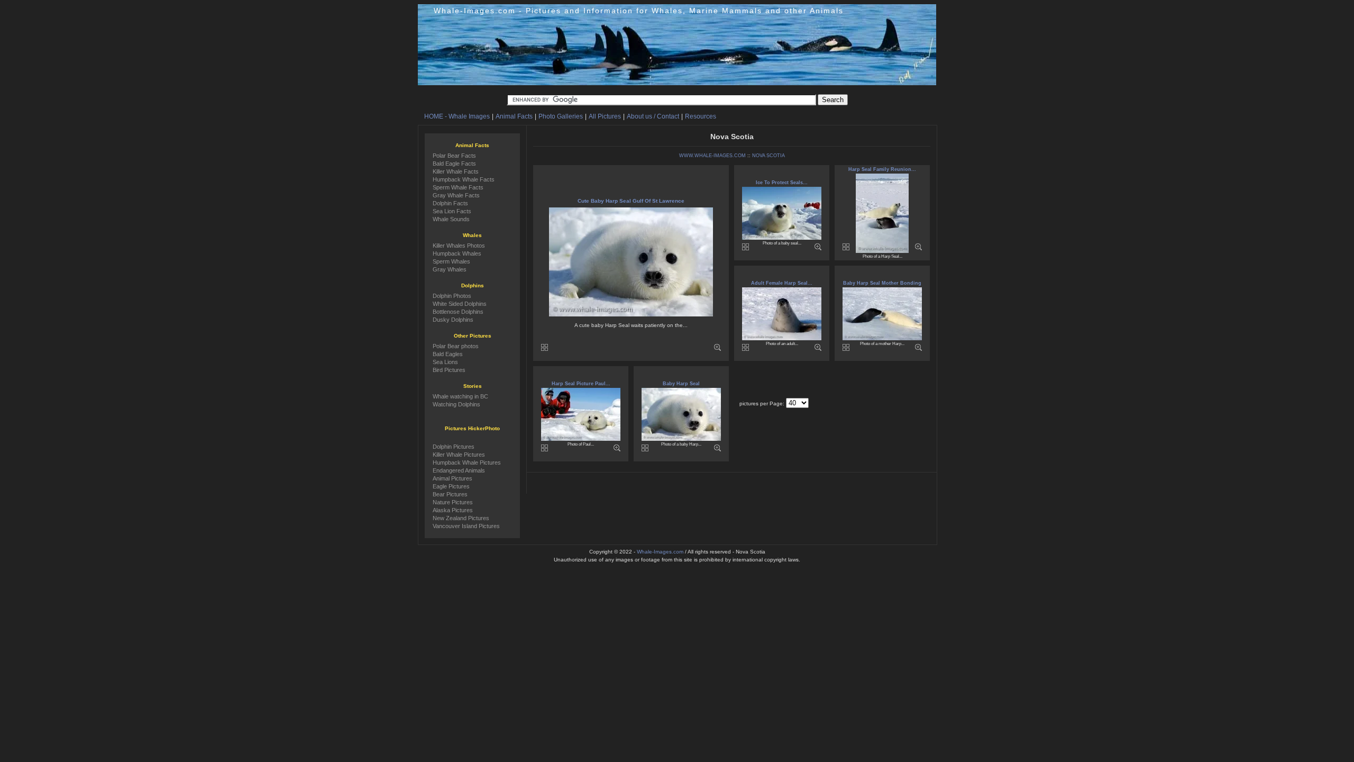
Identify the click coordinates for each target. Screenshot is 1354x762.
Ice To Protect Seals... (782, 182)
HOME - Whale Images (457, 116)
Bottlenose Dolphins (458, 312)
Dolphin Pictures (453, 446)
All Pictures (605, 116)
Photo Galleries (560, 116)
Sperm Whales (451, 261)
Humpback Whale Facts (464, 179)
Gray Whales (449, 269)
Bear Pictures (450, 494)
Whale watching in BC (460, 396)
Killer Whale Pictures (459, 454)
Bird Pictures (449, 370)
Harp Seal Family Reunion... (882, 169)
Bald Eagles (448, 354)
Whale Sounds (451, 219)
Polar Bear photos (456, 346)
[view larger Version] (717, 349)
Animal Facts (514, 116)
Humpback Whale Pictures (467, 462)
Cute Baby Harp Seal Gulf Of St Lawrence (631, 201)
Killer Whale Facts (456, 171)
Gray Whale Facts (456, 195)
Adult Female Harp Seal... (781, 283)
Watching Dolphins (456, 404)
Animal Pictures (452, 478)
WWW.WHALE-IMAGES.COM (712, 155)
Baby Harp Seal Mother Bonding (882, 283)
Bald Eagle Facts (454, 163)
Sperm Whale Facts (458, 187)
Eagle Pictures (451, 486)
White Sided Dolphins (460, 304)
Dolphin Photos (452, 296)
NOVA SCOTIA (768, 155)
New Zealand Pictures (461, 518)
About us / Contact (653, 116)
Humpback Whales (457, 253)
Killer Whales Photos (459, 245)
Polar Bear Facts (454, 155)
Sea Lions (445, 362)
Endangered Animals (459, 470)
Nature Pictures (453, 502)
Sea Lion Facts (452, 211)
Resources (700, 116)
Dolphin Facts (450, 203)
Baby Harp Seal (681, 383)
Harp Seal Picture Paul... (581, 383)
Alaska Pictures (453, 510)
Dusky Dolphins (453, 319)
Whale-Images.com (660, 552)
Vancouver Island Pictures (466, 526)
